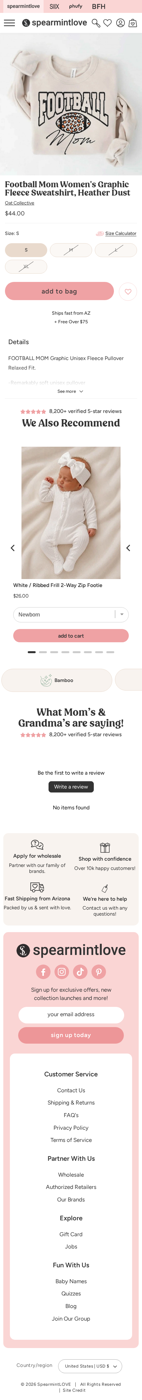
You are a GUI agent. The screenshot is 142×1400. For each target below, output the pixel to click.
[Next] (128, 548)
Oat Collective (19, 203)
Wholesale (71, 1174)
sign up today (71, 1035)
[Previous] (13, 548)
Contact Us (71, 1090)
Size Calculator (120, 233)
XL (35, 269)
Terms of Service (71, 1140)
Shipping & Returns (71, 1102)
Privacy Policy (71, 1127)
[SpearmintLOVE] (23, 6)
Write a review (71, 787)
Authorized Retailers (71, 1187)
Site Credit (74, 1390)
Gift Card (71, 1234)
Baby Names (71, 1281)
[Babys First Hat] (99, 6)
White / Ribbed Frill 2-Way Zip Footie (57, 585)
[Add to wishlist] (128, 292)
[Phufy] (75, 6)
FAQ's (71, 1115)
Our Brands (71, 1199)
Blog (71, 1306)
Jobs (71, 1246)
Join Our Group (71, 1318)
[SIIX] (54, 6)
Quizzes (71, 1293)
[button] (97, 23)
